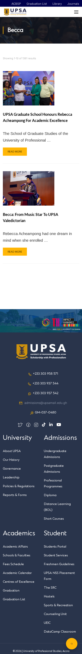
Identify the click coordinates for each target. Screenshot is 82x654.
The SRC (50, 588)
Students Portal (55, 547)
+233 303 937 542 (45, 393)
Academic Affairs (15, 547)
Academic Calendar (17, 573)
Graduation (11, 590)
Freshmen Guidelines (59, 564)
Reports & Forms (15, 495)
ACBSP (16, 4)
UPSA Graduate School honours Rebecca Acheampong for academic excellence (37, 117)
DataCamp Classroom (60, 632)
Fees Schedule (13, 564)
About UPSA (12, 451)
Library (57, 4)
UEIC (47, 623)
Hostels (49, 596)
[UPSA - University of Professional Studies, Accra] (15, 12)
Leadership (11, 477)
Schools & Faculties (16, 555)
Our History (11, 460)
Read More (15, 151)
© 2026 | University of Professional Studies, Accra (41, 651)
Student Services (56, 555)
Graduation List (37, 4)
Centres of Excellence (18, 582)
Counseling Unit (55, 614)
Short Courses (54, 519)
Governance (12, 469)
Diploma (50, 495)
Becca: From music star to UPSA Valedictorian (30, 217)
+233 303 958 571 (45, 374)
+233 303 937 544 (45, 383)
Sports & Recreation (58, 605)
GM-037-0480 (45, 412)
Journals (73, 4)
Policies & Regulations (19, 486)
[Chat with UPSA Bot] (71, 643)
